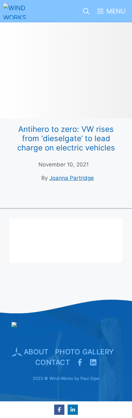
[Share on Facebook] (59, 410)
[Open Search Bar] (86, 11)
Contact (52, 362)
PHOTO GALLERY (84, 352)
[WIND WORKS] (15, 11)
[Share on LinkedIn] (73, 410)
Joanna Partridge (71, 178)
